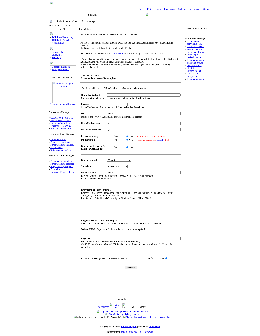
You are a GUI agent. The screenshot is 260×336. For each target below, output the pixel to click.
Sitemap (206, 9)
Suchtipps (56, 57)
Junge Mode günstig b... (61, 166)
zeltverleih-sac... (194, 43)
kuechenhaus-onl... (196, 49)
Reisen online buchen (130, 332)
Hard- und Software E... (61, 128)
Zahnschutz (55, 169)
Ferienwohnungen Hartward (62, 104)
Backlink (181, 9)
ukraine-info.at (194, 71)
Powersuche (57, 52)
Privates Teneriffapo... (60, 142)
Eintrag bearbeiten (60, 69)
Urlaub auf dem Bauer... (61, 123)
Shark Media (56, 147)
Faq (149, 9)
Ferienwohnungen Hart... (62, 145)
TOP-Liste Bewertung (62, 37)
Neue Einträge (58, 42)
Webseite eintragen (61, 67)
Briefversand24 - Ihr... (60, 120)
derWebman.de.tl (195, 57)
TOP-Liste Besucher (61, 40)
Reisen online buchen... (61, 150)
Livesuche (57, 54)
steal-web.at (192, 73)
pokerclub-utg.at (195, 62)
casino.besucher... (195, 46)
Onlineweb (148, 332)
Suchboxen (194, 9)
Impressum (169, 9)
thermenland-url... (195, 52)
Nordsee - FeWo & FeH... (62, 172)
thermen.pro (192, 54)
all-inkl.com (154, 326)
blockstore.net (193, 68)
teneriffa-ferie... (194, 65)
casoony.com (193, 41)
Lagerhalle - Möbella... (61, 126)
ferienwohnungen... (196, 60)
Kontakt (157, 9)
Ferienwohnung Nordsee (62, 164)
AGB (141, 9)
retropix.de (192, 76)
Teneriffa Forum (58, 139)
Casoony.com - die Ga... (61, 117)
